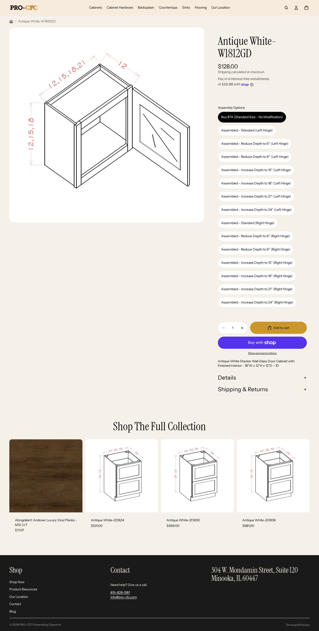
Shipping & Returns (243, 389)
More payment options (262, 353)
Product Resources (23, 589)
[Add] (75, 505)
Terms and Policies (298, 625)
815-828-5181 (120, 592)
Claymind (55, 624)
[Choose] (151, 505)
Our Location (18, 597)
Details (227, 377)
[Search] (286, 8)
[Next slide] (75, 476)
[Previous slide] (16, 476)
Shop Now (17, 582)
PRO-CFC (25, 624)
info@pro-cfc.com (123, 597)
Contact (15, 604)
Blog (12, 611)
